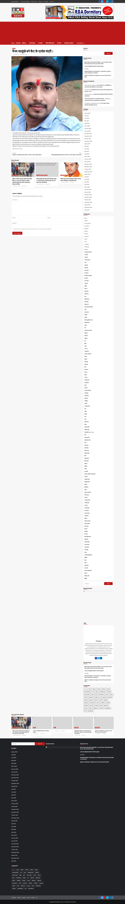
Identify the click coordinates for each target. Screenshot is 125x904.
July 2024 (86, 176)
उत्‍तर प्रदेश (86, 280)
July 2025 (86, 146)
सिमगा (85, 560)
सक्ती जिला (86, 539)
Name (14, 217)
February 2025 (87, 159)
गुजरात (85, 325)
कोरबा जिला (86, 301)
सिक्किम (85, 557)
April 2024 (86, 184)
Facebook (13, 897)
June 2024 (86, 179)
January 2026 (87, 131)
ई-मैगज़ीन (86, 278)
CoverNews (66, 901)
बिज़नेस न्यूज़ (86, 450)
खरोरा (85, 309)
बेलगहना (85, 463)
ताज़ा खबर (18, 43)
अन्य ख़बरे (40, 43)
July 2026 (86, 115)
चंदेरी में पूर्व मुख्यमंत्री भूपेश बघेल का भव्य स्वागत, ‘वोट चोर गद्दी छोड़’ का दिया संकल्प (66, 153)
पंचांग (85, 416)
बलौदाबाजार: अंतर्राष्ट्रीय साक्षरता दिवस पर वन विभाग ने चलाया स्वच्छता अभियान (26, 153)
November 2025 (88, 136)
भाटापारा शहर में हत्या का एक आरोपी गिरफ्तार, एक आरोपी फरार (95, 100)
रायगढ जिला (86, 510)
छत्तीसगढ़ (24, 43)
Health (86, 220)
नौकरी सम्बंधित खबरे (50, 43)
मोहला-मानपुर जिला (87, 492)
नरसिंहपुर (86, 400)
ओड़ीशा (85, 286)
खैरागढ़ (85, 317)
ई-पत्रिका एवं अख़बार (68, 43)
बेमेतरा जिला (86, 460)
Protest (86, 233)
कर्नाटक (85, 288)
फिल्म (85, 434)
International (87, 223)
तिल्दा (85, 366)
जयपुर (85, 346)
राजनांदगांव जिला (87, 500)
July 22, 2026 (42, 733)
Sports (85, 239)
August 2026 (87, 113)
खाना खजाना (86, 312)
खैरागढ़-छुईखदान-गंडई (88, 319)
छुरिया (85, 343)
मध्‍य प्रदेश (86, 471)
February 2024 (87, 189)
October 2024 (87, 169)
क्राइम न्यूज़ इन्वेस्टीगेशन (88, 306)
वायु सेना (85, 528)
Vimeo (28, 897)
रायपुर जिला (86, 515)
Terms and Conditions (25, 1)
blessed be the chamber (90, 85)
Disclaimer (46, 1)
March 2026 (87, 125)
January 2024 (87, 192)
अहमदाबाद (86, 267)
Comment (15, 199)
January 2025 (87, 161)
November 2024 (88, 166)
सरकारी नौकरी (86, 541)
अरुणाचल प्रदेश (87, 259)
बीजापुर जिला (86, 458)
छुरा (85, 340)
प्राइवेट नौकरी (86, 427)
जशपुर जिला (86, 351)
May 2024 (86, 181)
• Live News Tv (80, 43)
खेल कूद (85, 314)
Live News (86, 225)
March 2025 (87, 156)
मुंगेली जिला (86, 487)
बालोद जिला (86, 447)
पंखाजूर (85, 413)
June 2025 (86, 148)
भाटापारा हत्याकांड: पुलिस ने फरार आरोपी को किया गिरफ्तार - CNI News (97, 98)
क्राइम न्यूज (86, 304)
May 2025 (86, 151)
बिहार (85, 455)
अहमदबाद (86, 265)
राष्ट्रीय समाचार (87, 523)
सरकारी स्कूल (86, 544)
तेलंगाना (85, 372)
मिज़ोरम (85, 484)
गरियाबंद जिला (86, 322)
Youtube (24, 897)
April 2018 (86, 209)
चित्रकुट (86, 333)
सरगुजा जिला (86, 547)
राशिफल (85, 518)
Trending (86, 244)
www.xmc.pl (87, 89)
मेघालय (85, 489)
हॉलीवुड (85, 578)
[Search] (113, 43)
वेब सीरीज (86, 531)
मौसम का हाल (86, 494)
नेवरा (85, 408)
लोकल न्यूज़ (86, 526)
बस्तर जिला (86, 445)
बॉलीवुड (85, 466)
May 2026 (86, 120)
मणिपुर (85, 468)
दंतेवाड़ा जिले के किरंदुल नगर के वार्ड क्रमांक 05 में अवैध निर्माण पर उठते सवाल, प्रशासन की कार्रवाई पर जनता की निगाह (97, 72)
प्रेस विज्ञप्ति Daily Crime (89, 432)
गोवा (85, 327)
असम (85, 262)
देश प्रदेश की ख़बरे (87, 390)
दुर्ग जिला (85, 387)
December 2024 (88, 164)
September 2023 (88, 202)
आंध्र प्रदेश (86, 270)
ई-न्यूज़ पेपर (86, 272)
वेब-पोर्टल (59, 43)
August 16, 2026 (24, 735)
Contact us (40, 1)
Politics (86, 231)
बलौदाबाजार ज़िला (45, 175)
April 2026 (86, 123)
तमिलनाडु (86, 361)
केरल (85, 296)
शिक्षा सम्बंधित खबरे (87, 536)
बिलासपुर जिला (86, 453)
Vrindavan (86, 246)
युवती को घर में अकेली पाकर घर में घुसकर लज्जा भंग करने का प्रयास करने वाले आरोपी (97, 76)
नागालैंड (85, 403)
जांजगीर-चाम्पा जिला (87, 353)
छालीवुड (85, 338)
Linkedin (33, 897)
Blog (13, 175)
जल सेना (85, 348)
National (86, 228)
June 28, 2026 (48, 184)
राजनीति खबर (86, 502)
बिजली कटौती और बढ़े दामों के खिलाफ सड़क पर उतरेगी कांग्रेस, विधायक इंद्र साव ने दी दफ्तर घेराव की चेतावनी (46, 180)
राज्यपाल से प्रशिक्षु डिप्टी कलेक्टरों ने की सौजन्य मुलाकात (94, 66)
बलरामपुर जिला (87, 437)
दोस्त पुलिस (86, 393)
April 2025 (86, 153)
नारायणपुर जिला (87, 406)
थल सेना (85, 377)
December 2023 (88, 194)
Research (86, 236)
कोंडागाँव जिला (86, 299)
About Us (52, 1)
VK (36, 897)
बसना (85, 442)
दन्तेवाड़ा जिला (86, 380)
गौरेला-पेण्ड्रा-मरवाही (88, 330)
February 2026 (87, 128)
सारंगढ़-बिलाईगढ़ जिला (88, 554)
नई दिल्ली (86, 398)
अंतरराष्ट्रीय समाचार (88, 252)
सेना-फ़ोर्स (86, 568)
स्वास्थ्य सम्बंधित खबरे (88, 570)
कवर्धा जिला (86, 291)
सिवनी (85, 562)
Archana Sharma (16, 54)
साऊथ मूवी (86, 549)
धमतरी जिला (86, 395)
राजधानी (85, 497)
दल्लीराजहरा (86, 382)
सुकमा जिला (86, 565)
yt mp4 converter (89, 94)
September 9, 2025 (23, 54)
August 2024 (87, 174)
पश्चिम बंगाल (86, 421)
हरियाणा (85, 573)
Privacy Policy (34, 1)
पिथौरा (85, 424)
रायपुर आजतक (87, 513)
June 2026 (86, 118)
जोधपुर (85, 356)
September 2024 (88, 171)
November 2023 (88, 197)
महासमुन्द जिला (87, 479)
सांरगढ (85, 552)
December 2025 (88, 133)
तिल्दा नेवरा (86, 369)
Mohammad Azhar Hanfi (41, 184)
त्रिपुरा (85, 374)
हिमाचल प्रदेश (86, 575)
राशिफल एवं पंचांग (87, 521)
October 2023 (87, 199)
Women (86, 249)
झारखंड (85, 359)
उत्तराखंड (86, 283)
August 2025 (87, 143)
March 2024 (87, 187)
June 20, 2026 (72, 182)
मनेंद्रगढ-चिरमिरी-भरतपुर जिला (89, 474)
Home (12, 43)
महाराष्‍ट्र (86, 476)
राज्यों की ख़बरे (32, 43)
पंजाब (85, 419)
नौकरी (85, 411)
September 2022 (88, 207)
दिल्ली (85, 385)
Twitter (19, 897)
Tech (85, 241)
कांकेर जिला (86, 293)
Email (49, 217)
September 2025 (88, 141)
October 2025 (87, 138)
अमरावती (86, 257)
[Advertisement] (62, 31)
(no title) (86, 68)
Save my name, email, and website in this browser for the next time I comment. (32, 228)
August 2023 (87, 204)
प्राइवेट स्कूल (86, 429)
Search (85, 48)
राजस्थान (86, 505)
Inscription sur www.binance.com (92, 103)
